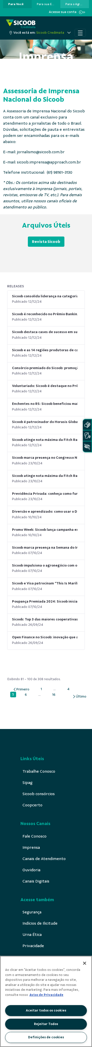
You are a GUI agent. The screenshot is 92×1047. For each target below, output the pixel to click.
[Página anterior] (21, 689)
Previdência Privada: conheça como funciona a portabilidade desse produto (44, 494)
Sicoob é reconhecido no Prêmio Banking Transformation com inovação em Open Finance (44, 314)
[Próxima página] (79, 696)
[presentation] (17, 4)
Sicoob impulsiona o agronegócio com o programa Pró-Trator (44, 565)
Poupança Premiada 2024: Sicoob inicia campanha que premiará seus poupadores (44, 601)
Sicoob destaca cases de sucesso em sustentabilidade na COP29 (44, 332)
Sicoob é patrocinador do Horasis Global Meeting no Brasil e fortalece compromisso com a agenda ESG (44, 422)
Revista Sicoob (46, 241)
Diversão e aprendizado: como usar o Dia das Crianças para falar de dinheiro (44, 511)
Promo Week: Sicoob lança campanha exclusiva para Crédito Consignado (44, 530)
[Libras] (87, 424)
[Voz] (87, 435)
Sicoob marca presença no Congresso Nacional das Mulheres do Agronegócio (44, 458)
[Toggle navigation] (80, 33)
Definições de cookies (46, 1037)
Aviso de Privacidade (46, 995)
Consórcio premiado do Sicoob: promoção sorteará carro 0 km (44, 368)
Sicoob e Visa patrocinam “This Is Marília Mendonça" (44, 583)
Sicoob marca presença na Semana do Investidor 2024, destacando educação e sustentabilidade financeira (44, 547)
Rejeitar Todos (46, 1024)
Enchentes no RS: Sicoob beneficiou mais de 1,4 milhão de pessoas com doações (44, 404)
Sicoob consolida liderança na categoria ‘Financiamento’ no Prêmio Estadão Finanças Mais (44, 296)
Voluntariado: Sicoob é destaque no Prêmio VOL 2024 (44, 386)
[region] (46, 1001)
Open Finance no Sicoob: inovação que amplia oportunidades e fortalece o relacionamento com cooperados (44, 637)
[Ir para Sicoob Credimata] (21, 24)
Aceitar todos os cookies (46, 1010)
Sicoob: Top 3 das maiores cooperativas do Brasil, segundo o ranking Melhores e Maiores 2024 (44, 619)
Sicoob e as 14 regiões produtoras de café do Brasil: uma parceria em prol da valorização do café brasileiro (44, 350)
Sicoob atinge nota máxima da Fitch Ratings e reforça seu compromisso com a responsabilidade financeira (44, 440)
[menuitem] (16, 4)
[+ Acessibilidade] (87, 446)
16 (55, 695)
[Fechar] (84, 963)
